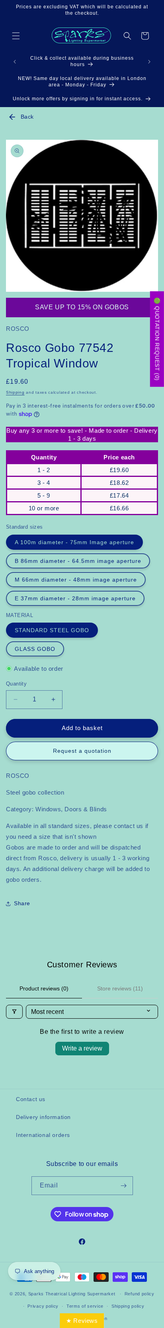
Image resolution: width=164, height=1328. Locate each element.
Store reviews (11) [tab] (120, 988)
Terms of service (84, 1306)
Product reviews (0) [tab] (44, 988)
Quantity (16, 684)
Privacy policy (43, 1306)
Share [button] (22, 903)
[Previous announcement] (14, 61)
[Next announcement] (149, 61)
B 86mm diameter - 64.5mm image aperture (78, 561)
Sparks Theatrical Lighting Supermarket (71, 1293)
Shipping (15, 392)
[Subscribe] (124, 1185)
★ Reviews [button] (82, 1320)
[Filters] (14, 1012)
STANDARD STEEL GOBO (52, 630)
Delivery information (43, 1117)
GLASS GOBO (35, 649)
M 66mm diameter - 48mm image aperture (76, 579)
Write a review (82, 1048)
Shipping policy (127, 1306)
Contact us (30, 1099)
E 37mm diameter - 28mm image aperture (75, 598)
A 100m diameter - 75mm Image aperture (74, 542)
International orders (43, 1135)
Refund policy (139, 1293)
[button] (16, 36)
